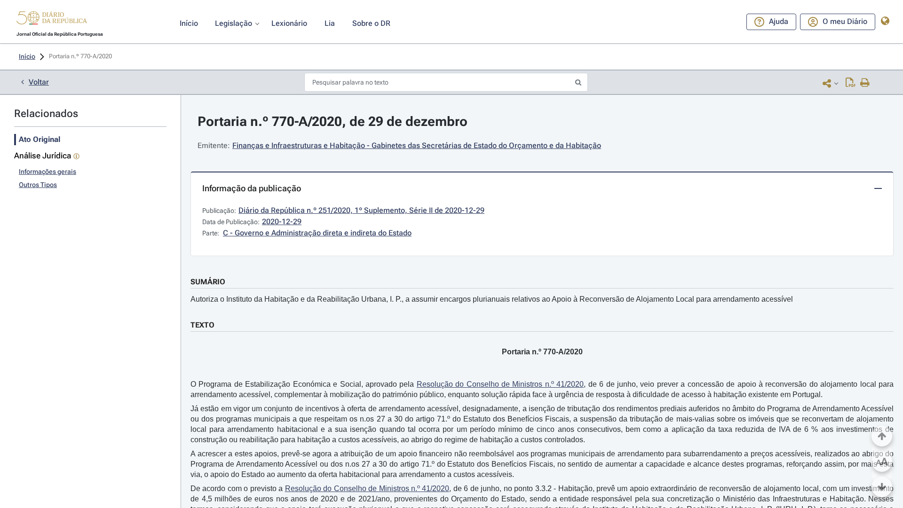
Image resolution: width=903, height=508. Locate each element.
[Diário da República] (51, 20)
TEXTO (202, 324)
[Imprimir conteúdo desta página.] (865, 83)
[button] (51, 19)
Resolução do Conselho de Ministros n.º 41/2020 (500, 384)
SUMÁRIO (207, 281)
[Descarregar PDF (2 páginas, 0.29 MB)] (850, 83)
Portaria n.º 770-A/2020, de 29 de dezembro (332, 121)
